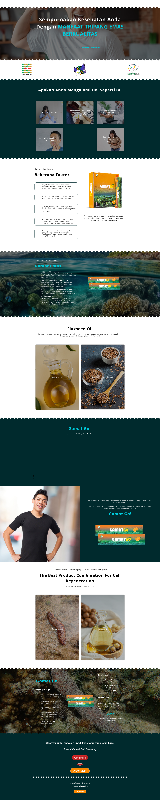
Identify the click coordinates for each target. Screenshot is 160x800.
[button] (79, 476)
